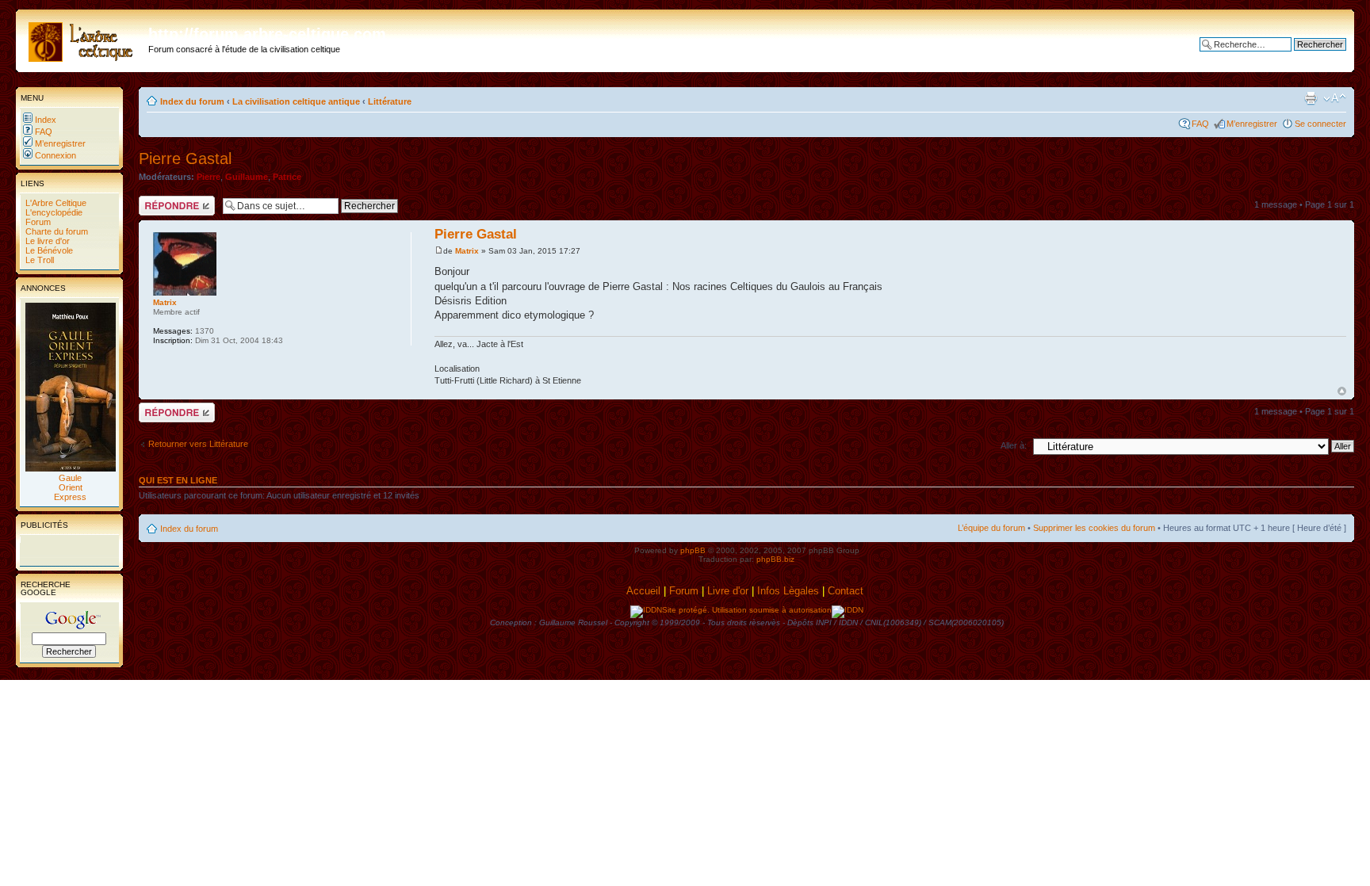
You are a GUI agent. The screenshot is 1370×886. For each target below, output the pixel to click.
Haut (1341, 391)
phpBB (693, 550)
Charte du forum (55, 231)
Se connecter (1320, 123)
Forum (37, 222)
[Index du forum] (84, 38)
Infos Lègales (788, 591)
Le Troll (38, 260)
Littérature (389, 101)
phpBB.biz (775, 559)
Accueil (643, 591)
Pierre (208, 176)
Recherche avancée (1307, 56)
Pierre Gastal (185, 158)
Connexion (54, 155)
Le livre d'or (46, 241)
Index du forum (192, 101)
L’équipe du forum (991, 528)
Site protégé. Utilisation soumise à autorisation (747, 609)
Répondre (158, 200)
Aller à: (1014, 445)
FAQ (42, 131)
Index (44, 119)
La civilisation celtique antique (296, 101)
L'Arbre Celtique (54, 203)
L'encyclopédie (52, 212)
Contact (847, 591)
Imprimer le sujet (1310, 98)
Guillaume (246, 176)
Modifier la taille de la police (1334, 98)
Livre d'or (727, 591)
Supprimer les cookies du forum (1094, 528)
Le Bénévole (48, 250)
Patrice (287, 176)
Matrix (467, 250)
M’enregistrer (59, 143)
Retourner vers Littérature (198, 444)
